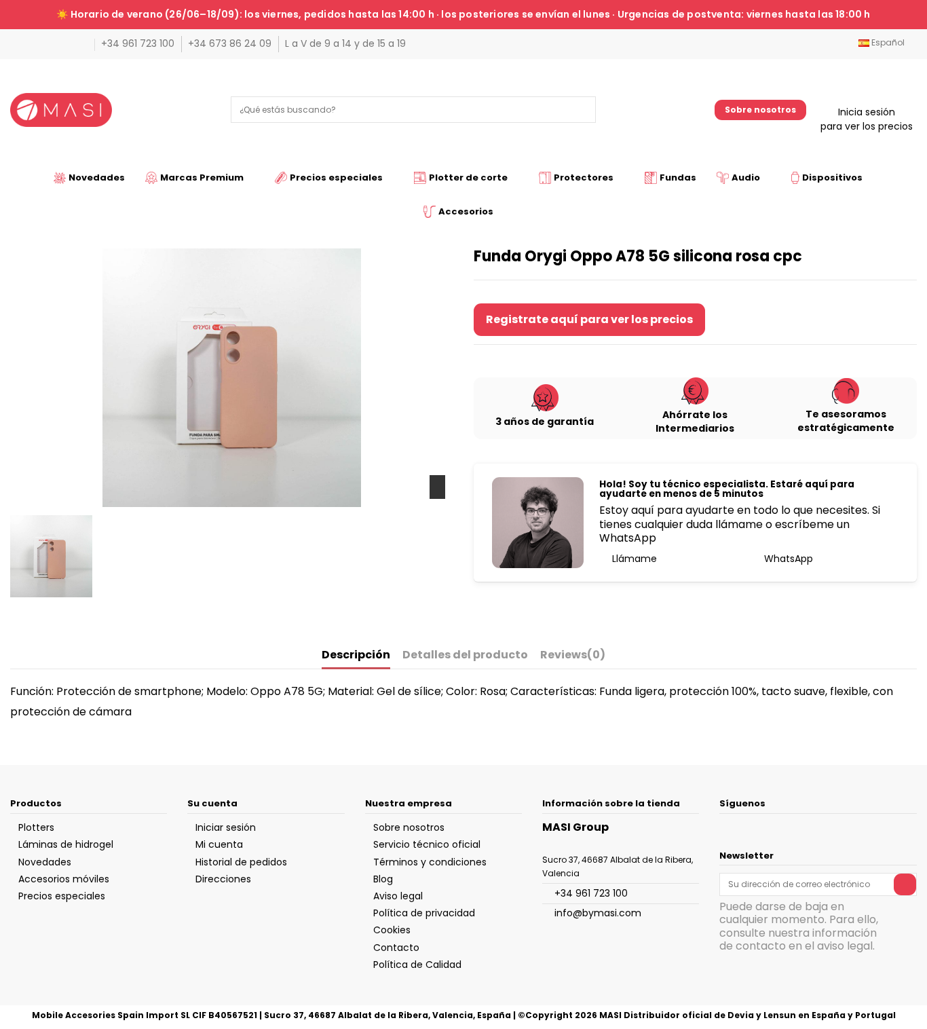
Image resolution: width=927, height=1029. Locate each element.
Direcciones (223, 879)
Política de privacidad (424, 913)
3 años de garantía (544, 421)
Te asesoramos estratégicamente (845, 420)
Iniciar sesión (225, 827)
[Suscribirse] (905, 884)
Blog (383, 879)
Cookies (392, 930)
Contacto (396, 947)
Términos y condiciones (430, 862)
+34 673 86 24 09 (231, 43)
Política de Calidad (417, 964)
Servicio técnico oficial (426, 844)
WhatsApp (787, 558)
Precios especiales (61, 896)
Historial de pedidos (241, 862)
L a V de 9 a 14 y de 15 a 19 (345, 43)
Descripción (356, 655)
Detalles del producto (465, 655)
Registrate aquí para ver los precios (589, 319)
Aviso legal (398, 896)
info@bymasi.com (597, 913)
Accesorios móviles (63, 879)
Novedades (44, 862)
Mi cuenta (219, 844)
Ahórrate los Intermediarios (695, 421)
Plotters (36, 827)
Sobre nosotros (760, 109)
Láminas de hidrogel (65, 844)
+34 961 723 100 (139, 43)
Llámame (633, 558)
